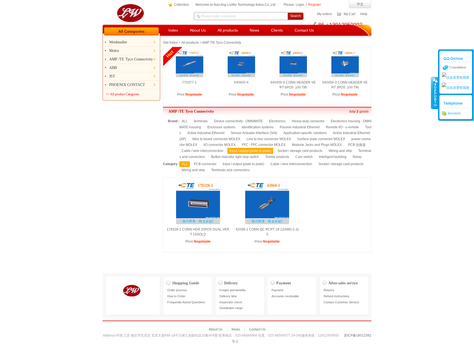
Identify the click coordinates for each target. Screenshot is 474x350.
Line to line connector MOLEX (269, 139)
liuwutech (453, 113)
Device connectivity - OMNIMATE (238, 121)
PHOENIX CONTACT (127, 85)
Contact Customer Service (341, 302)
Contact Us (304, 30)
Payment (277, 290)
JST (112, 76)
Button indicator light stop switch (235, 157)
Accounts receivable (285, 296)
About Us (198, 30)
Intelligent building (332, 157)
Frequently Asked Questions (186, 302)
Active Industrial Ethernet (205, 133)
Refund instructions (336, 296)
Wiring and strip (340, 151)
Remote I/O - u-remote (342, 127)
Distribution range (231, 308)
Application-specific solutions (305, 133)
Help (363, 14)
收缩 (435, 93)
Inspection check (230, 302)
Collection (181, 5)
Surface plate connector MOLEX (321, 139)
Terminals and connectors (230, 170)
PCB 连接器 (357, 145)
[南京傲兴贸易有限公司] (134, 21)
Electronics (277, 121)
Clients (277, 30)
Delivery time (228, 296)
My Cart (349, 14)
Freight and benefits (232, 290)
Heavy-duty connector (308, 121)
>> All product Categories (122, 94)
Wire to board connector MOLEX (216, 139)
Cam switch (304, 157)
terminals (201, 121)
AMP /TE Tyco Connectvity (131, 59)
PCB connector (205, 164)
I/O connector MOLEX (220, 145)
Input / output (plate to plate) (243, 164)
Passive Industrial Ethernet (300, 127)
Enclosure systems (221, 127)
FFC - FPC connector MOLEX (264, 145)
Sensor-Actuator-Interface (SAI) (254, 133)
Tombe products (277, 157)
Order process (177, 290)
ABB (113, 68)
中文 (360, 4)
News (254, 30)
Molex (114, 51)
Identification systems (257, 127)
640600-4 (241, 82)
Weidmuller (118, 42)
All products (228, 30)
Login (300, 5)
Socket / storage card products (299, 151)
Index (173, 30)
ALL (185, 121)
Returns (329, 290)
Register (314, 5)
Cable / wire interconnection (202, 151)
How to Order (176, 296)
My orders (324, 14)
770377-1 (189, 82)
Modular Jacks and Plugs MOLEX (317, 145)
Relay (357, 157)
